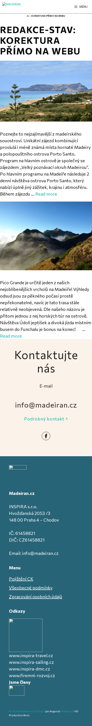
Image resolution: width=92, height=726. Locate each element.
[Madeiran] (11, 6)
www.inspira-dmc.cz (29, 668)
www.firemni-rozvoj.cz (32, 675)
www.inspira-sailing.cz (31, 662)
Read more (46, 193)
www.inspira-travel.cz (31, 655)
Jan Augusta (52, 711)
